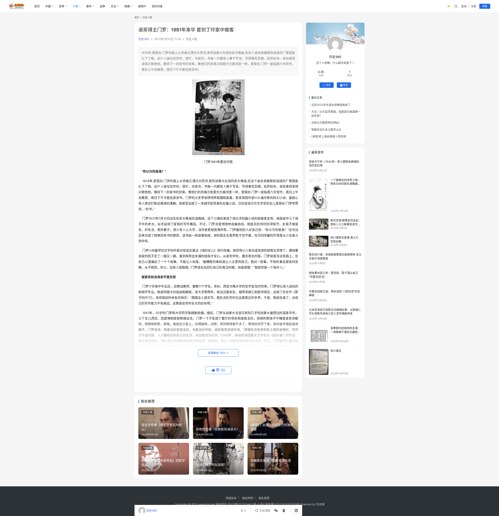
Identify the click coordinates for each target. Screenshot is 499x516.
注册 (473, 6)
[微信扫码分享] (276, 510)
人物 (75, 6)
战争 (102, 6)
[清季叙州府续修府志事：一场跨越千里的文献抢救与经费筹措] (318, 334)
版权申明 (247, 498)
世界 (61, 6)
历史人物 (191, 39)
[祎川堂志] (318, 362)
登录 (464, 6)
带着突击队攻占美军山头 (326, 129)
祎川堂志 (335, 350)
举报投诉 (231, 498)
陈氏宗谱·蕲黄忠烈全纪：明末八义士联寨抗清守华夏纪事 (345, 224)
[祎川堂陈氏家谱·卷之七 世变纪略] (318, 241)
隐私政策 (263, 498)
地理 (127, 6)
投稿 (484, 6)
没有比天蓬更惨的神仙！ (326, 122)
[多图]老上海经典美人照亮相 (328, 136)
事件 (89, 6)
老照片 (142, 6)
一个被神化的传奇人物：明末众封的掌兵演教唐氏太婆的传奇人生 (345, 183)
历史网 (320, 504)
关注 (328, 85)
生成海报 (264, 510)
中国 (48, 6)
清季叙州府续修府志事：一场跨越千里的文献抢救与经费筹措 (345, 332)
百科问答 (157, 6)
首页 (37, 6)
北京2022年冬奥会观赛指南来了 (330, 105)
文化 (113, 6)
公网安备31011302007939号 (281, 504)
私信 (345, 85)
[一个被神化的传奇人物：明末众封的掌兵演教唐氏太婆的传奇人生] (318, 195)
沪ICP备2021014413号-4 (244, 504)
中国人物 (147, 412)
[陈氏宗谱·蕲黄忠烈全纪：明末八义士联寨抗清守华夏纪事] (318, 224)
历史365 (143, 39)
